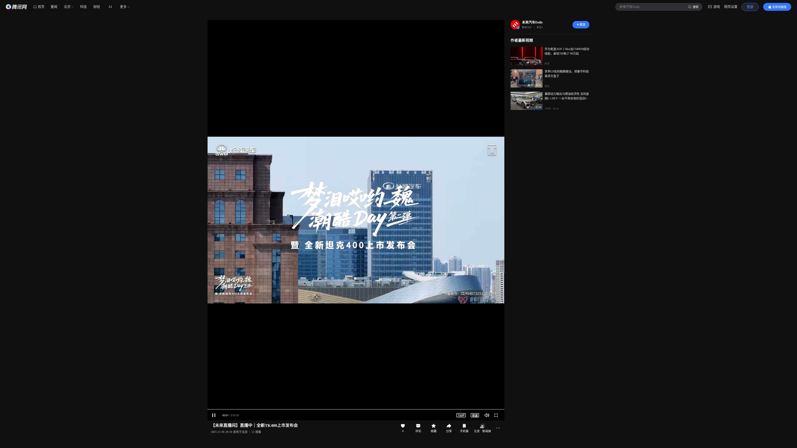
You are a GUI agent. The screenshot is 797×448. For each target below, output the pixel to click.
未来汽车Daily (532, 22)
